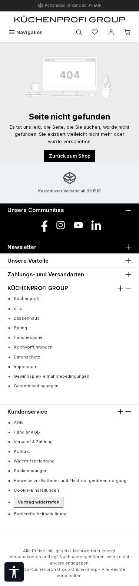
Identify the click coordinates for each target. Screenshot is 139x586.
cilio (18, 308)
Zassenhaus (27, 318)
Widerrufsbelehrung (34, 461)
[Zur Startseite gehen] (69, 19)
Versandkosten (25, 556)
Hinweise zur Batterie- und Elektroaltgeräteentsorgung (70, 480)
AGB (18, 422)
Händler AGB (27, 432)
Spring (20, 327)
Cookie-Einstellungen (36, 490)
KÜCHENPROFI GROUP (37, 288)
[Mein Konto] (111, 32)
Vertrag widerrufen (38, 502)
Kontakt (22, 451)
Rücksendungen (30, 470)
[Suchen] (79, 32)
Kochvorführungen (33, 347)
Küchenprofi (26, 298)
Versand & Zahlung (33, 441)
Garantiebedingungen (36, 385)
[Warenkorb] (127, 32)
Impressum (25, 366)
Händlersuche (28, 337)
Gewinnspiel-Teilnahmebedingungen (51, 376)
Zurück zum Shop (69, 156)
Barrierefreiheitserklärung (40, 513)
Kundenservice (27, 411)
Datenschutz (27, 357)
